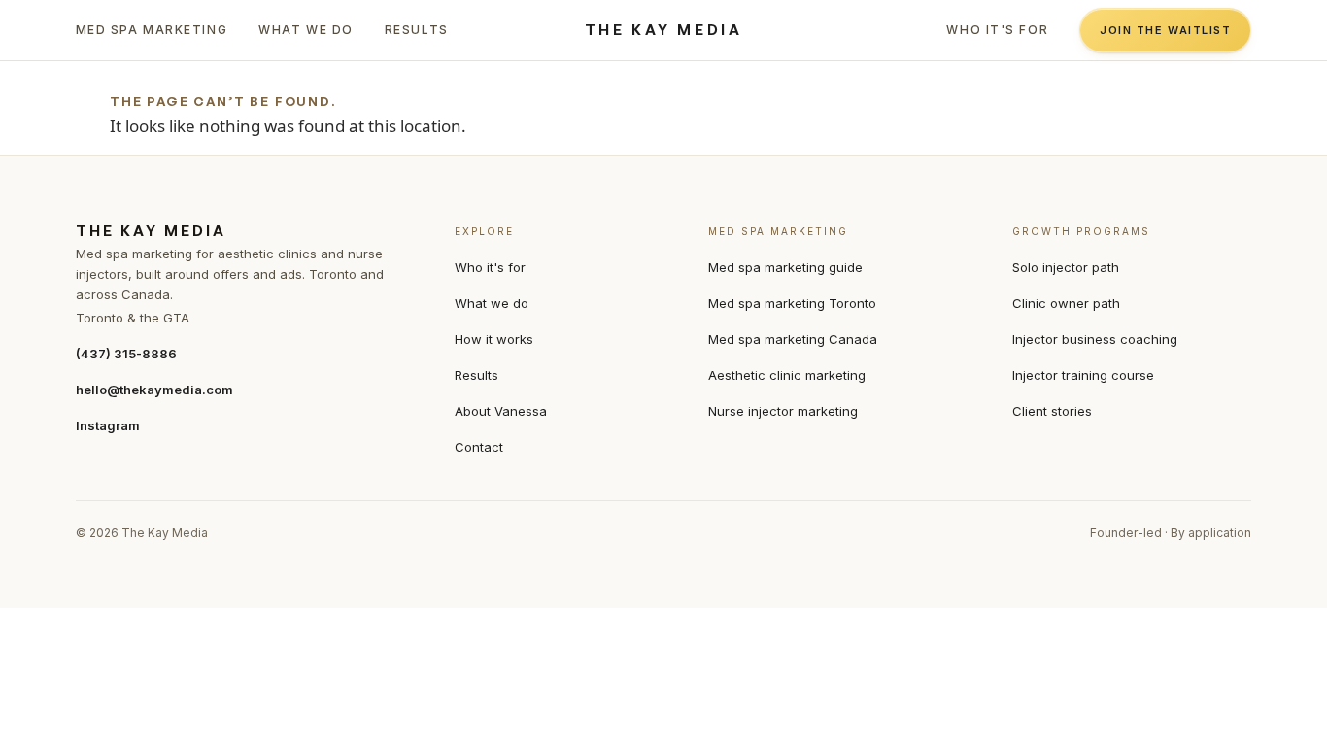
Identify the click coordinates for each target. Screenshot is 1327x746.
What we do (306, 29)
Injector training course (1083, 375)
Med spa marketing (152, 29)
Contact (479, 447)
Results (417, 29)
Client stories (1052, 411)
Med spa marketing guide (785, 267)
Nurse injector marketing (783, 411)
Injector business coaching (1094, 339)
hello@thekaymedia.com (154, 389)
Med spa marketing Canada (792, 339)
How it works (494, 339)
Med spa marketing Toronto (792, 303)
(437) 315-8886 (126, 353)
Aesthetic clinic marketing (787, 375)
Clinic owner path (1066, 303)
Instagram (108, 425)
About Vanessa (501, 411)
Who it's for (997, 29)
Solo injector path (1065, 267)
